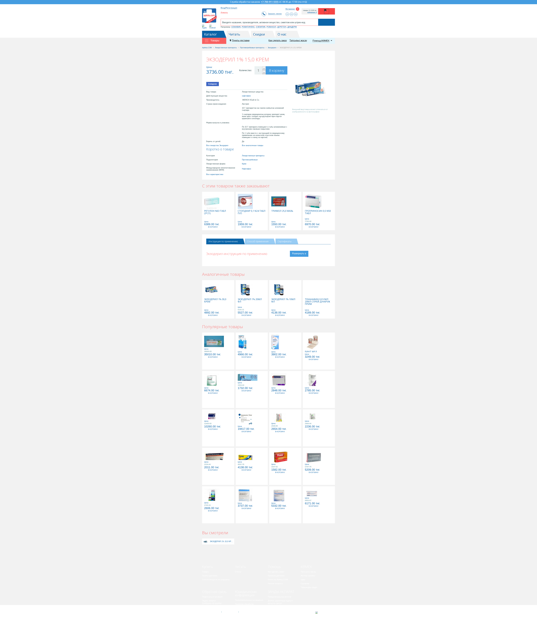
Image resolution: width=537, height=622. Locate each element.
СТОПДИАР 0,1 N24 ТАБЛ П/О (251, 212)
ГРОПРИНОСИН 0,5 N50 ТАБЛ (318, 212)
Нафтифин (246, 169)
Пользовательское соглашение (249, 600)
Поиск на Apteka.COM (278, 579)
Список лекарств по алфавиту (216, 579)
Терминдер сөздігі (309, 587)
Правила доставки (276, 575)
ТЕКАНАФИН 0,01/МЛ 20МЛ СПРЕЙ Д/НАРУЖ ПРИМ (317, 301)
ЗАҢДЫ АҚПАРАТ (281, 591)
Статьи (238, 572)
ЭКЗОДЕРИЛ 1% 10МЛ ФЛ (283, 300)
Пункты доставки (240, 40)
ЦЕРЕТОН (281, 27)
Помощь (274, 566)
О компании (230, 612)
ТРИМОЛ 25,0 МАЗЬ (282, 211)
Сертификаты (284, 241)
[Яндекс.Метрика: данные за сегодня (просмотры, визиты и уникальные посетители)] (323, 612)
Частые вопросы (275, 583)
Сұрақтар (305, 583)
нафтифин (246, 96)
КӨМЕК (306, 566)
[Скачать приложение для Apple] (205, 26)
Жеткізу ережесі (308, 575)
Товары (205, 572)
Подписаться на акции (212, 597)
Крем (244, 164)
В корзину (276, 70)
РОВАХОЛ (271, 27)
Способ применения (257, 241)
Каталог (210, 34)
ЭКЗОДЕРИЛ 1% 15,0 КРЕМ (222, 541)
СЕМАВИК (236, 27)
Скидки (259, 34)
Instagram (212, 84)
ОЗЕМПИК (260, 27)
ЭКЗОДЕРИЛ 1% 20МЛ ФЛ (250, 300)
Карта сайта (247, 612)
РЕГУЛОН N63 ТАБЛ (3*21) (215, 212)
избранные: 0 (312, 12)
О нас (282, 34)
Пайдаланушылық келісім (279, 597)
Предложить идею (210, 607)
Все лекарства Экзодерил (217, 145)
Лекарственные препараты (253, 156)
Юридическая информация (246, 593)
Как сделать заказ (277, 40)
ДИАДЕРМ (292, 27)
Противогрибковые (250, 160)
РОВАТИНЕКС (248, 27)
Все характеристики (214, 174)
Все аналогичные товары (252, 145)
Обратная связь (214, 591)
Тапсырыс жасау (298, 40)
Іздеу (303, 579)
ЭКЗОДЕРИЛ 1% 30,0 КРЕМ (215, 300)
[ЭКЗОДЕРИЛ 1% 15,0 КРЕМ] (205, 541)
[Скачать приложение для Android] (212, 26)
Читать (234, 34)
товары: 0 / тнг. (310, 10)
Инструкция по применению (223, 241)
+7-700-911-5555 (270, 2)
